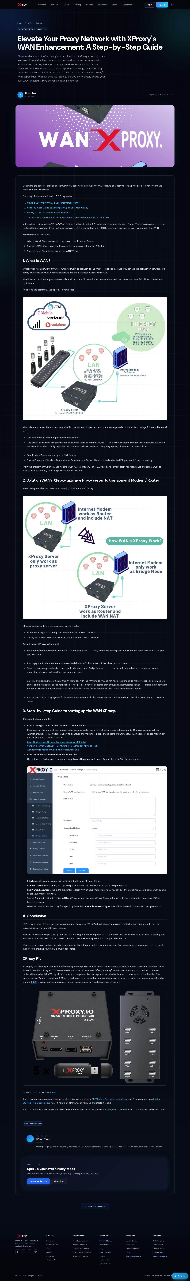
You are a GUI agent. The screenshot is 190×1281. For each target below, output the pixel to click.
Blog (19, 23)
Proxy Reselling (159, 1252)
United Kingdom (132, 1248)
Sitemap (147, 1276)
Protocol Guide (106, 1241)
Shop (66, 4)
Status (102, 1256)
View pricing (59, 1181)
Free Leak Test (106, 1252)
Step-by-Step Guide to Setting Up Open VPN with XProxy (57, 207)
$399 (34, 982)
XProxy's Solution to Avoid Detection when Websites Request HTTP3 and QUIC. (68, 217)
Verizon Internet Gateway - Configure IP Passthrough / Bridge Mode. (63, 745)
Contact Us (51, 1260)
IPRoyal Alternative (80, 1256)
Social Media (158, 1245)
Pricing (78, 4)
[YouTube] (35, 1251)
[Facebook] (17, 1251)
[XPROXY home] (22, 4)
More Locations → (133, 1256)
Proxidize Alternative (81, 1241)
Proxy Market (102, 4)
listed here (50, 1092)
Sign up (162, 4)
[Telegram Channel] (23, 1251)
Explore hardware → (38, 1181)
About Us (50, 1256)
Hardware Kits (52, 1245)
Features (42, 4)
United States (131, 1241)
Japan (128, 1252)
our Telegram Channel (114, 1109)
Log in (149, 4)
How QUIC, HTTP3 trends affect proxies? (48, 212)
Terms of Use (105, 1260)
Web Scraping (158, 1241)
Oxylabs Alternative (81, 1248)
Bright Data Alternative (82, 1252)
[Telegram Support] (29, 1251)
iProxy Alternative (80, 1245)
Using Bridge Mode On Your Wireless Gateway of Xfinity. (56, 742)
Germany (130, 1245)
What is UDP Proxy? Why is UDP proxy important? (53, 202)
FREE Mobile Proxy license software (110, 1099)
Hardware (54, 4)
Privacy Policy (105, 1264)
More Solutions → (160, 1256)
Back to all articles (97, 1206)
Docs (114, 4)
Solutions (89, 4)
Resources (127, 4)
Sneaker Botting (159, 1248)
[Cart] (172, 4)
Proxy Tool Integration (35, 23)
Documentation (106, 1245)
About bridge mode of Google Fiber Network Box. (53, 749)
